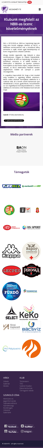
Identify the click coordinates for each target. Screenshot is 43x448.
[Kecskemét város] (37, 210)
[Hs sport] (31, 227)
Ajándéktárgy (8, 405)
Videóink (6, 410)
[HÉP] (11, 227)
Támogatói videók (27, 390)
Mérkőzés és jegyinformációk (9, 400)
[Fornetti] (31, 348)
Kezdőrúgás (8, 408)
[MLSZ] (9, 210)
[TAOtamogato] (11, 348)
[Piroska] (31, 270)
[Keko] (29, 312)
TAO (21, 384)
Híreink (6, 386)
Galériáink (7, 412)
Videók (6, 381)
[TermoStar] (31, 291)
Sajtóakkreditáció (10, 403)
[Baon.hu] (21, 149)
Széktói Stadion (26, 386)
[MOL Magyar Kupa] (25, 210)
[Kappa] (11, 251)
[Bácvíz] (31, 327)
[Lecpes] (11, 270)
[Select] (12, 312)
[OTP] (31, 186)
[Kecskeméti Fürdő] (11, 291)
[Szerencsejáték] (11, 186)
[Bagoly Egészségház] (31, 251)
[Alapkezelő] (11, 327)
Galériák (6, 384)
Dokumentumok (26, 388)
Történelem (24, 381)
